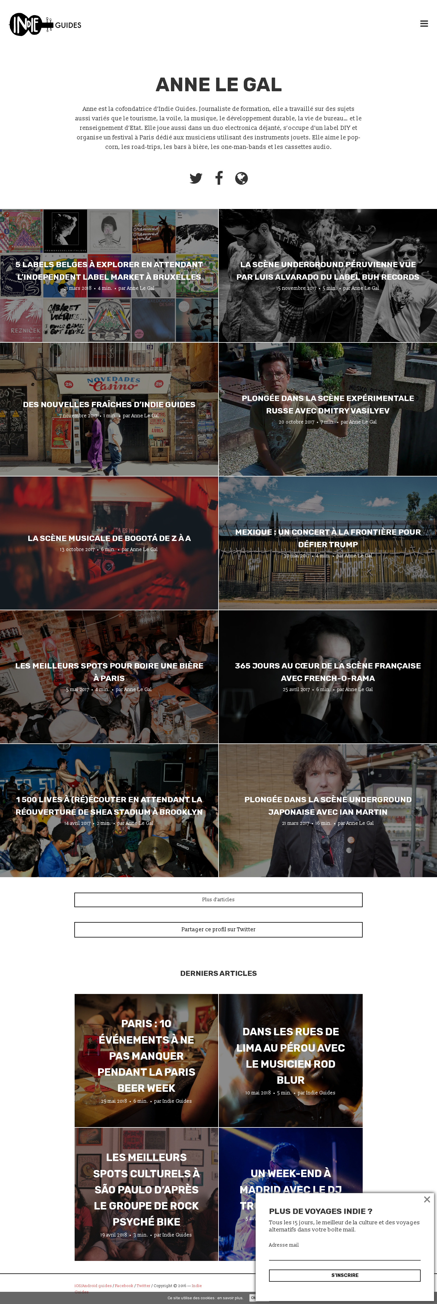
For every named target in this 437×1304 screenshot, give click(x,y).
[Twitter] (196, 178)
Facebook (124, 1285)
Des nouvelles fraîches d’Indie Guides (109, 404)
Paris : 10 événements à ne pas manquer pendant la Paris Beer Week (146, 1055)
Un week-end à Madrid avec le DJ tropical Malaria (291, 1190)
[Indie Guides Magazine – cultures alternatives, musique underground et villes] (45, 25)
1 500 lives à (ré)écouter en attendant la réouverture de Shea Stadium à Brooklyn (109, 806)
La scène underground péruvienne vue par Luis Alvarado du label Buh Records (327, 271)
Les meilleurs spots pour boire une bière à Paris (109, 672)
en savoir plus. (230, 1298)
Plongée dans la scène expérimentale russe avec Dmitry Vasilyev (328, 405)
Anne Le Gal (141, 288)
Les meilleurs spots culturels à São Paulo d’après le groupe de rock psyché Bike (146, 1189)
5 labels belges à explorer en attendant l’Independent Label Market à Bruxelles (109, 271)
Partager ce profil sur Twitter (219, 929)
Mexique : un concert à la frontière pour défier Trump (328, 538)
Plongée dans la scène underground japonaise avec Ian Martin (328, 806)
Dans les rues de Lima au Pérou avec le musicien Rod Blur (290, 1055)
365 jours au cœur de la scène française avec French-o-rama (328, 672)
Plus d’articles (218, 900)
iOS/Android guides (93, 1285)
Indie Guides (177, 1101)
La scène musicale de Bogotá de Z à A (109, 538)
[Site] (241, 178)
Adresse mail (284, 1245)
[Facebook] (219, 178)
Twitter (143, 1285)
